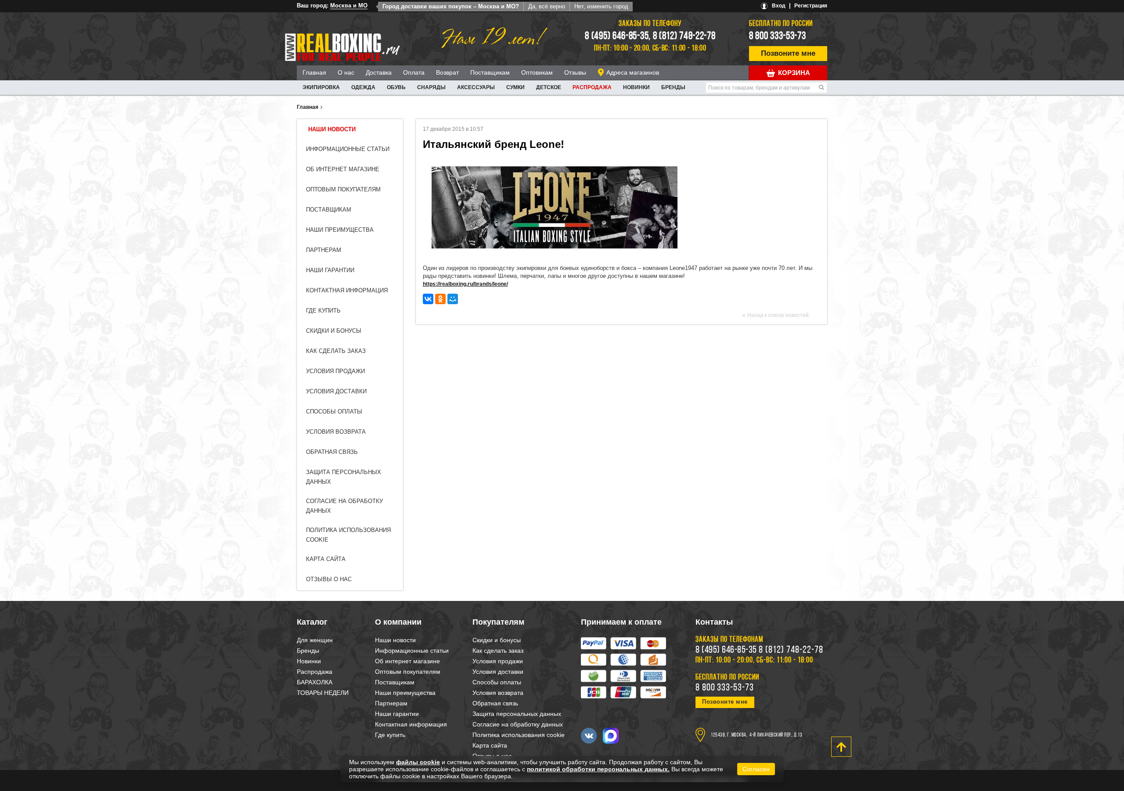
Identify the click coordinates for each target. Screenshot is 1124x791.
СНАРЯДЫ (431, 87)
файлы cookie (418, 762)
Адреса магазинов (632, 72)
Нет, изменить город (601, 6)
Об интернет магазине (342, 169)
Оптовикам (537, 72)
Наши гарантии (330, 270)
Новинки (636, 87)
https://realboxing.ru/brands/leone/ (465, 284)
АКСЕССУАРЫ (476, 87)
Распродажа (592, 87)
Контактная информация (347, 290)
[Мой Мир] (452, 299)
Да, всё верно (546, 6)
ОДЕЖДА (363, 87)
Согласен (756, 769)
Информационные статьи (347, 149)
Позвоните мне (788, 53)
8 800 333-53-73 (777, 36)
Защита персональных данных (516, 713)
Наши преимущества (340, 230)
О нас (346, 72)
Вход (778, 6)
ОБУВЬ (396, 87)
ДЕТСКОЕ (548, 87)
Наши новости (332, 129)
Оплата (414, 72)
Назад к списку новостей (778, 315)
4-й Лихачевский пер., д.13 (775, 735)
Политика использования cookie (518, 734)
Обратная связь (332, 452)
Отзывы (575, 72)
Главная (314, 72)
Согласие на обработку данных (517, 724)
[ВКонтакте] (428, 299)
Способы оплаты (334, 411)
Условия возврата (336, 431)
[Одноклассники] (440, 299)
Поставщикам (490, 72)
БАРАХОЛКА (314, 682)
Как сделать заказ (336, 351)
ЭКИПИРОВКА (321, 87)
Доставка (379, 72)
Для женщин (315, 640)
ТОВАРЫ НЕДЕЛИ (323, 692)
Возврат (447, 72)
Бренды (673, 87)
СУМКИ (515, 87)
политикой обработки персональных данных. (598, 769)
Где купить (323, 310)
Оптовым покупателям (343, 189)
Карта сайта (326, 559)
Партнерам (323, 250)
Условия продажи (335, 371)
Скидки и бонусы (333, 330)
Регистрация (810, 6)
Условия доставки (336, 391)
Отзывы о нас (329, 579)
